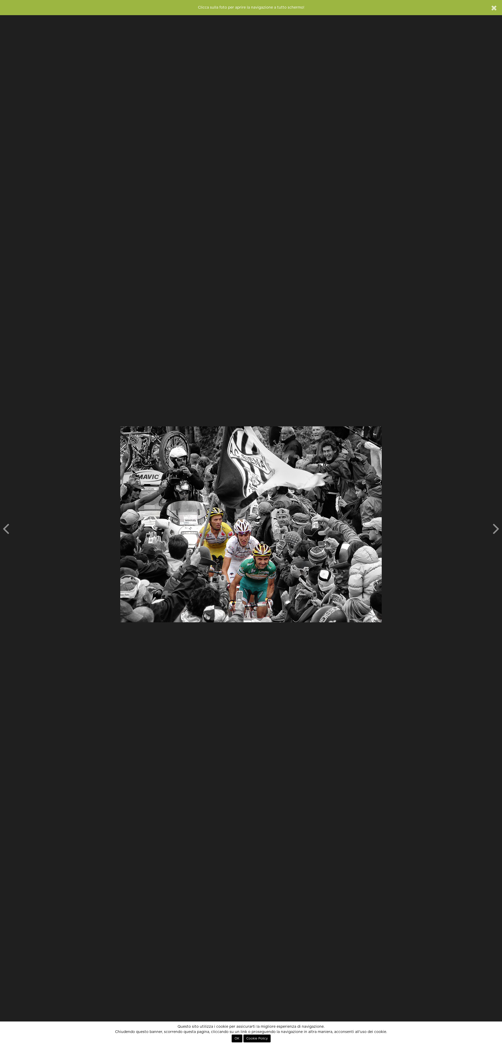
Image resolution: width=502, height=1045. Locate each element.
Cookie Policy (257, 1038)
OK (237, 1038)
